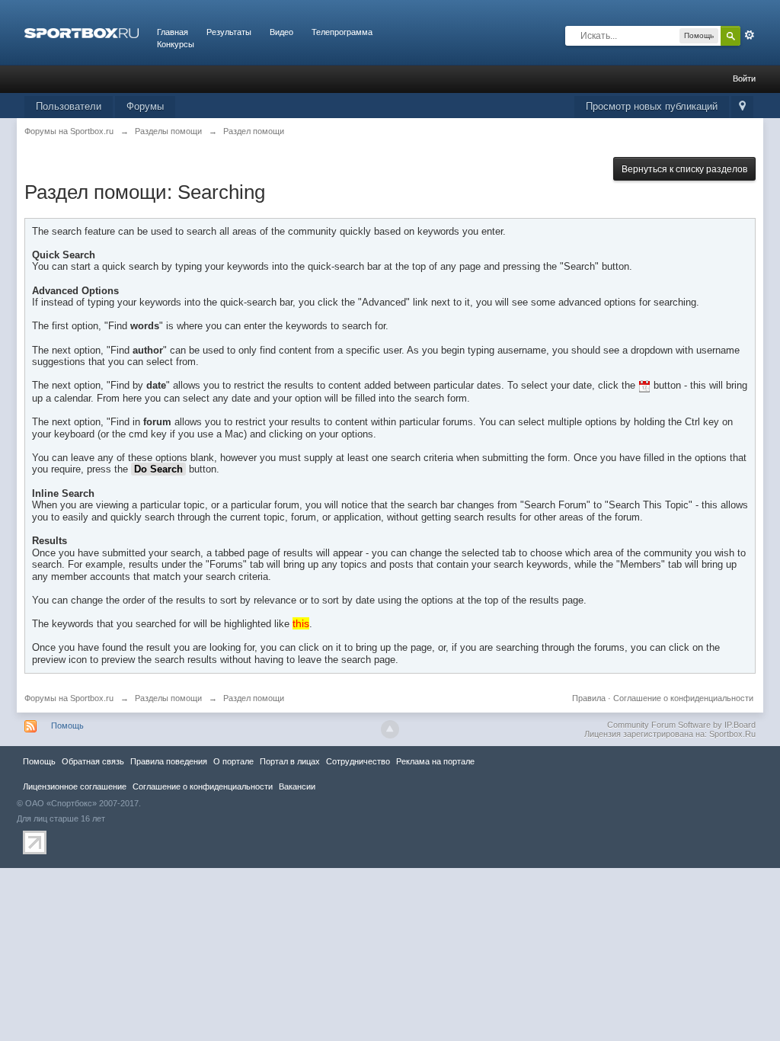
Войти (744, 78)
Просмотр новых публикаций (652, 106)
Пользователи (68, 106)
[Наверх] (390, 729)
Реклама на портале (435, 761)
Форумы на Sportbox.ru (68, 698)
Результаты (228, 32)
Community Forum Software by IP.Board (681, 724)
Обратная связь (93, 761)
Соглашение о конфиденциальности (683, 698)
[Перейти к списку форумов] (81, 32)
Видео (281, 32)
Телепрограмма (342, 32)
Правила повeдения (168, 761)
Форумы (145, 106)
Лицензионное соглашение (74, 786)
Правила (589, 698)
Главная (172, 32)
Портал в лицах (290, 761)
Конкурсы (175, 44)
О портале (233, 761)
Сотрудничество (358, 761)
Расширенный (749, 35)
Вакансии (297, 786)
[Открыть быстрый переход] (742, 107)
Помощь (67, 725)
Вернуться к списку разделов (684, 169)
